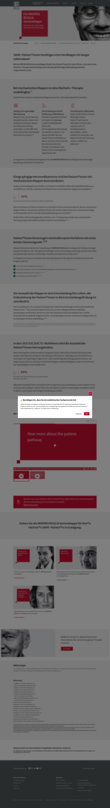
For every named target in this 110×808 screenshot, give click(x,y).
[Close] (90, 393)
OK (87, 413)
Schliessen (79, 413)
